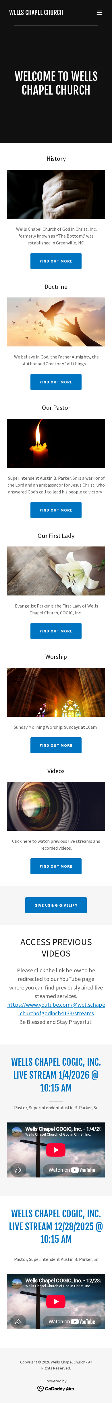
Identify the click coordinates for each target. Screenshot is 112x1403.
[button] (99, 12)
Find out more (56, 261)
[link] (36, 13)
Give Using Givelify (56, 905)
